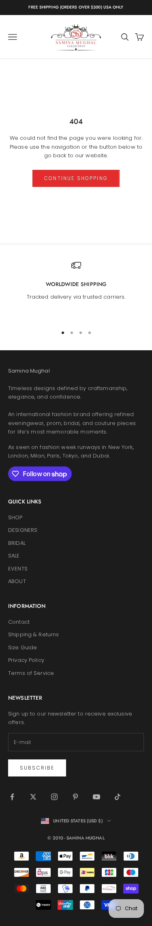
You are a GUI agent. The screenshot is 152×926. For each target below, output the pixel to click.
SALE (14, 556)
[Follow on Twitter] (33, 797)
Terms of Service (31, 673)
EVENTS (18, 569)
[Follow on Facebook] (12, 797)
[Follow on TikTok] (117, 797)
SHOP (15, 517)
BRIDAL (17, 543)
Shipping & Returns (33, 634)
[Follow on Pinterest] (75, 797)
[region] (76, 289)
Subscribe (37, 767)
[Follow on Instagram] (54, 797)
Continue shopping (76, 178)
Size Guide (22, 647)
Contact (19, 622)
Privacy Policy (26, 660)
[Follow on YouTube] (96, 797)
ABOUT (17, 581)
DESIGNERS (22, 530)
